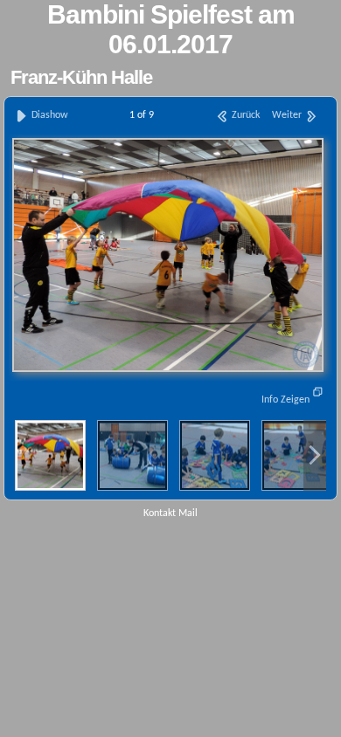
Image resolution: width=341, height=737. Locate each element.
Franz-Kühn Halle (81, 77)
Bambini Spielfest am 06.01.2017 (171, 29)
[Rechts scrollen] (314, 455)
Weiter (288, 115)
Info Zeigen (286, 400)
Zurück (244, 115)
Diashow (48, 115)
